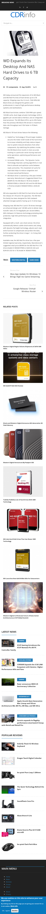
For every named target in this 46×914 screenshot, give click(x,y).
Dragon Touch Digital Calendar (29, 758)
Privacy (8, 894)
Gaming (21, 641)
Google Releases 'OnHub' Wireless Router (24, 290)
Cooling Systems (25, 660)
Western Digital (18, 260)
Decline (15, 910)
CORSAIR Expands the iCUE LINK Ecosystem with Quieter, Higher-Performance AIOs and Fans (22, 666)
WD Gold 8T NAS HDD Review (13, 386)
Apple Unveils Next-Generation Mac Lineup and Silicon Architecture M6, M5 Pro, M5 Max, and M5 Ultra (22, 703)
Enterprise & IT (24, 696)
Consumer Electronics (27, 716)
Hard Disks (34, 260)
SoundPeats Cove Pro (25, 801)
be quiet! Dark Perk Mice (27, 844)
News (8, 879)
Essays (8, 884)
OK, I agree (6, 911)
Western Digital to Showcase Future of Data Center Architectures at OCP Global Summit (21, 617)
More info (14, 906)
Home (8, 877)
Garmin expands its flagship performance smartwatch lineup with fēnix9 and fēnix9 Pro (23, 722)
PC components (12, 87)
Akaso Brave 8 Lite (24, 816)
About (8, 887)
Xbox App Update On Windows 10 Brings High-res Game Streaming (25, 275)
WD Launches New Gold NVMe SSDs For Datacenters (21, 578)
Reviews (9, 882)
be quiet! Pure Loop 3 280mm (29, 772)
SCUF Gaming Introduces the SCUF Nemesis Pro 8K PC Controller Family (21, 647)
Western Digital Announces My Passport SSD (18, 462)
